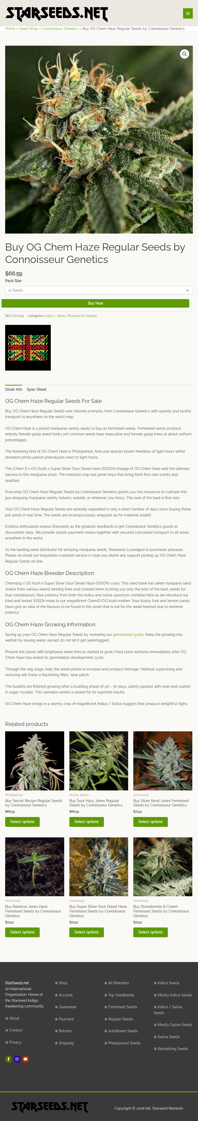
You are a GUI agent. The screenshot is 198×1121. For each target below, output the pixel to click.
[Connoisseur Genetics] (28, 348)
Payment (66, 1019)
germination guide (128, 634)
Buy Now (95, 303)
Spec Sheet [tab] (36, 389)
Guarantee (67, 1007)
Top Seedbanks (121, 995)
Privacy (15, 1042)
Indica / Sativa (55, 316)
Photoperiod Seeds (124, 1043)
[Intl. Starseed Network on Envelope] (25, 1059)
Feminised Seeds (122, 1007)
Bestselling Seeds (173, 1049)
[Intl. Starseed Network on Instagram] (17, 1059)
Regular (91, 316)
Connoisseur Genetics (60, 29)
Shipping (66, 1043)
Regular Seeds (120, 1019)
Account (66, 995)
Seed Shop (28, 29)
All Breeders (118, 983)
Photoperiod (76, 316)
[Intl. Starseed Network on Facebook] (8, 1059)
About (14, 1018)
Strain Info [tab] (13, 389)
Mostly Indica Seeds (175, 995)
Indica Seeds (168, 983)
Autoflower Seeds (123, 1031)
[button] (184, 54)
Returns (65, 1031)
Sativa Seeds (169, 1037)
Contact (16, 1030)
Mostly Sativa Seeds (175, 1025)
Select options (22, 822)
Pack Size (13, 281)
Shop (63, 983)
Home (10, 29)
